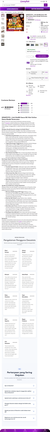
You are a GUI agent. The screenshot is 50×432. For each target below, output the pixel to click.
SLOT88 (14, 12)
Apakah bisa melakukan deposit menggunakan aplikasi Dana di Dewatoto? (18, 391)
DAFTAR (25, 431)
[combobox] (23, 5)
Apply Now (32, 66)
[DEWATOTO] (25, 1)
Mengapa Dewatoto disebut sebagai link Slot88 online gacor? (18, 404)
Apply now (45, 31)
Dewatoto (7, 123)
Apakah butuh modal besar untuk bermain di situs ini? (18, 398)
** (34, 61)
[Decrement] (27, 57)
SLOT (2, 12)
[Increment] (33, 57)
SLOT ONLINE (8, 12)
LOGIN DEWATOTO (12, 9)
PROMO (5, 431)
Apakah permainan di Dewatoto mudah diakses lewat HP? (18, 411)
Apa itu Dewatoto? (9, 385)
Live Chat (45, 431)
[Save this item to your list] (21, 16)
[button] (3, 1)
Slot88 (20, 221)
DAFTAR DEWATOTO (37, 9)
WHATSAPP (35, 431)
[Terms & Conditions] (47, 30)
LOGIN (15, 431)
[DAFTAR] (46, 1)
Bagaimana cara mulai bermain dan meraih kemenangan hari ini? (15, 418)
